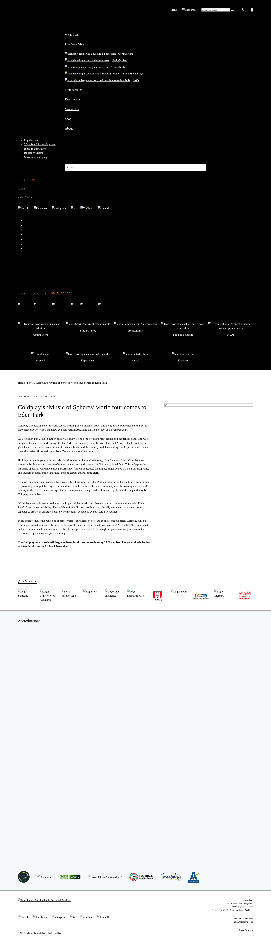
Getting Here (125, 53)
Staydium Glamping (35, 156)
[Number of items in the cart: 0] (252, 10)
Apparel (40, 360)
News (21, 188)
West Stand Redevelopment (40, 144)
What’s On (72, 34)
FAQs (136, 80)
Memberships (73, 89)
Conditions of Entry (55, 933)
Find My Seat (119, 60)
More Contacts (246, 930)
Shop (68, 118)
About (69, 128)
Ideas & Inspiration (35, 148)
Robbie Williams (33, 152)
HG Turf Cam (26, 180)
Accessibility (118, 67)
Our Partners (27, 582)
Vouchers (183, 360)
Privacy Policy (39, 933)
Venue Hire (72, 109)
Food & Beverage (133, 73)
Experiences (72, 99)
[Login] (242, 9)
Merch (135, 360)
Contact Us (26, 197)
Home (21, 382)
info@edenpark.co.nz (243, 922)
